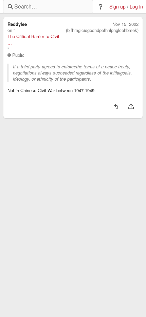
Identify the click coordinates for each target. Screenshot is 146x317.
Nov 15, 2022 (125, 24)
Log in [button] (136, 6)
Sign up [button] (117, 6)
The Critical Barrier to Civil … (33, 39)
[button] (100, 6)
